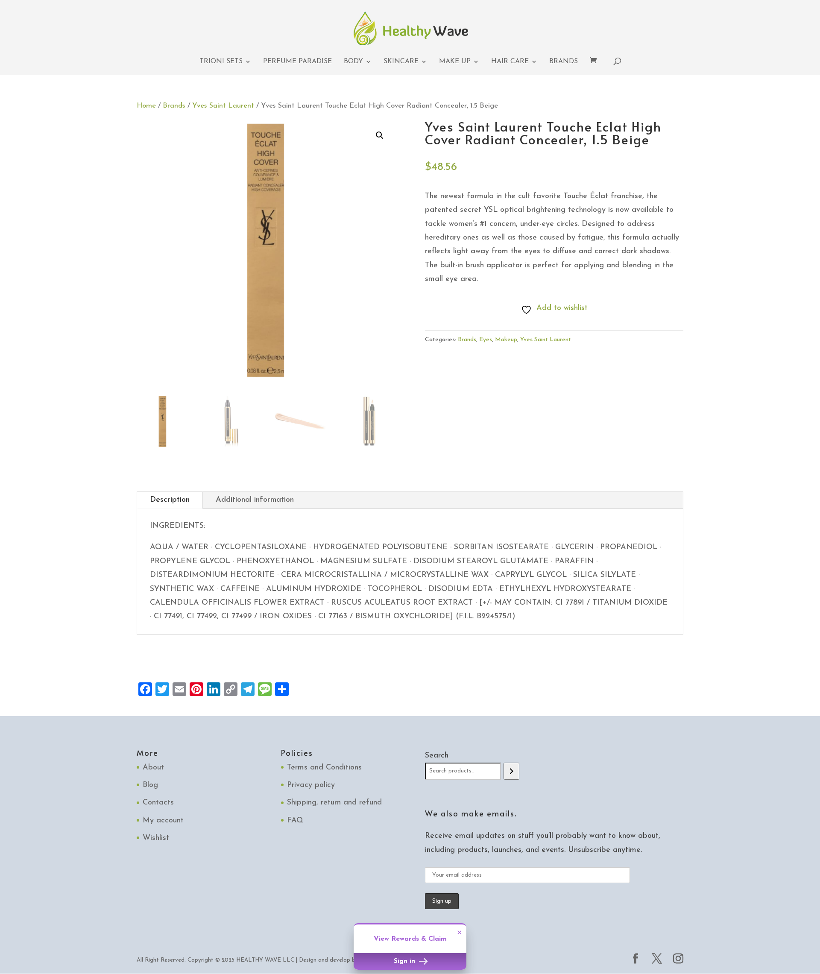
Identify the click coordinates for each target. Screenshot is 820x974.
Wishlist (156, 838)
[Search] (511, 771)
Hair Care (510, 61)
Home (146, 105)
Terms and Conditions (324, 768)
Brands (563, 61)
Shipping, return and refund (334, 803)
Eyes (485, 339)
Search (436, 756)
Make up (455, 61)
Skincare (401, 61)
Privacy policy (311, 785)
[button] (379, 135)
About (153, 768)
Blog (150, 785)
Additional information (255, 500)
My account (163, 821)
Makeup (506, 339)
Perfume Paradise (297, 61)
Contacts (158, 803)
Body (353, 61)
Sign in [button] (405, 961)
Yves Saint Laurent (223, 105)
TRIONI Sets (221, 61)
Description (170, 500)
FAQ (295, 821)
